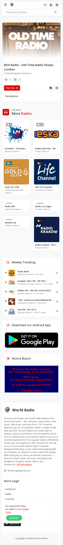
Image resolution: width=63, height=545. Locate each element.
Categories (10, 489)
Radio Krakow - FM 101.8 (46, 244)
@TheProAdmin (24, 464)
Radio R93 (10, 206)
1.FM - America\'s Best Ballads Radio (35, 300)
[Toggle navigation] (5, 5)
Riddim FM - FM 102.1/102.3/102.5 (34, 290)
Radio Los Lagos (43, 206)
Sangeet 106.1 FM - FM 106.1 (32, 281)
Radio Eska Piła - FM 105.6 (46, 148)
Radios (8, 494)
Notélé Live (10, 222)
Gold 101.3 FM (12, 187)
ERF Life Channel (43, 187)
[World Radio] (12, 5)
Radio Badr (23, 271)
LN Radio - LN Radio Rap (16, 148)
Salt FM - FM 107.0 (27, 309)
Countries (9, 499)
